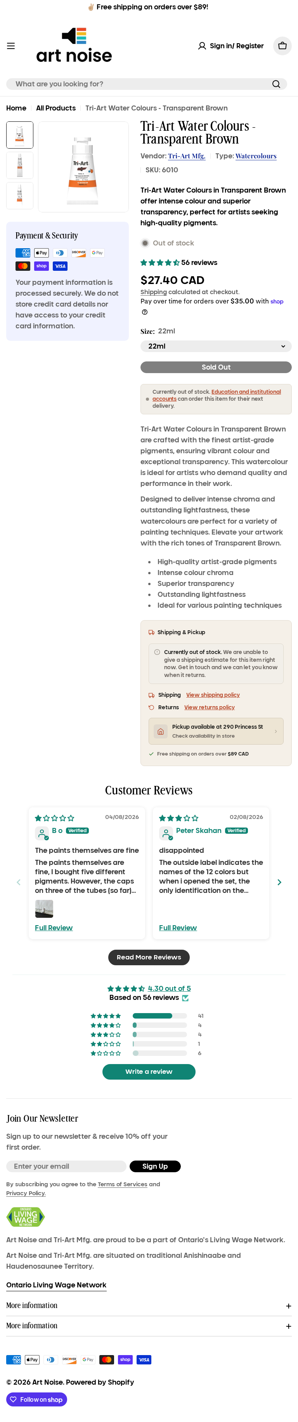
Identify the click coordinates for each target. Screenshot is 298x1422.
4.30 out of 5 (169, 988)
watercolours (256, 155)
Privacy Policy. (26, 1193)
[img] (54, 818)
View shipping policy (213, 695)
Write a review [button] (149, 1072)
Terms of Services (122, 1184)
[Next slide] (279, 882)
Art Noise (47, 1382)
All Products (56, 108)
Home (16, 108)
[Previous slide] (18, 882)
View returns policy (209, 707)
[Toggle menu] (11, 46)
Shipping (153, 292)
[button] (160, 262)
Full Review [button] (54, 928)
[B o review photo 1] (44, 908)
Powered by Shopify (100, 1382)
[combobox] (146, 84)
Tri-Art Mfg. (187, 155)
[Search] (276, 84)
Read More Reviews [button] (149, 957)
